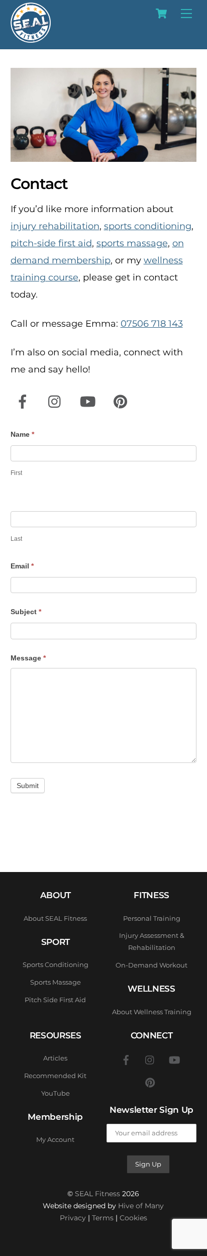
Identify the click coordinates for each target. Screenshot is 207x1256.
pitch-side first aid (51, 243)
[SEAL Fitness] (31, 38)
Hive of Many (141, 1205)
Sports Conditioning (55, 964)
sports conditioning (147, 226)
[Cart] (161, 14)
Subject (26, 612)
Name (22, 434)
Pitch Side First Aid (55, 1000)
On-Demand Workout (151, 965)
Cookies (133, 1217)
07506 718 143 (152, 323)
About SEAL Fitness (55, 918)
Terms (103, 1217)
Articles (55, 1058)
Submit (28, 786)
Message (28, 658)
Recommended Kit (55, 1076)
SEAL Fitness (97, 1193)
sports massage (132, 243)
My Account (55, 1139)
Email (22, 566)
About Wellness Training (151, 1012)
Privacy (73, 1217)
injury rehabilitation (55, 226)
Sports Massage (55, 982)
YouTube (55, 1093)
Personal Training (151, 918)
